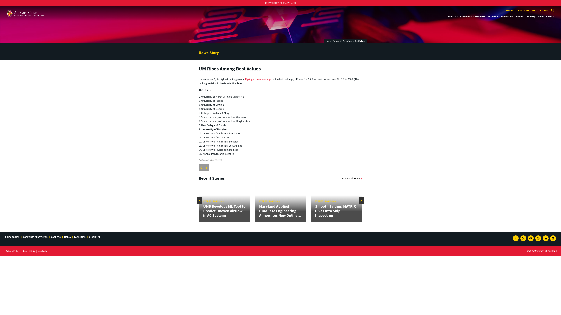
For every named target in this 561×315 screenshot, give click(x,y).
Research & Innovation (500, 16)
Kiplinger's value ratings (258, 79)
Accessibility (29, 251)
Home (328, 41)
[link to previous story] (201, 167)
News (541, 16)
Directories (12, 237)
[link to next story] (207, 167)
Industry (531, 16)
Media (67, 237)
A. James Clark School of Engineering (25, 9)
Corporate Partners (35, 237)
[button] (199, 200)
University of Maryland (280, 3)
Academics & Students (472, 16)
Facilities (79, 237)
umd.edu (42, 251)
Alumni (519, 16)
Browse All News (351, 178)
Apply (535, 10)
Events (550, 16)
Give (519, 10)
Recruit (544, 10)
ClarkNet (94, 237)
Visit (526, 10)
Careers (56, 237)
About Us (452, 16)
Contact (510, 10)
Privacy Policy (12, 251)
